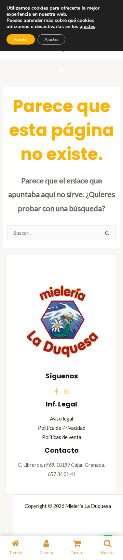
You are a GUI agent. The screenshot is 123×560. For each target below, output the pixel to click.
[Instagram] (67, 391)
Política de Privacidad (61, 428)
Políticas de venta (61, 437)
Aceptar (20, 39)
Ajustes (51, 39)
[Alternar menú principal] (61, 69)
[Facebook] (56, 391)
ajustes (87, 27)
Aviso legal (61, 419)
